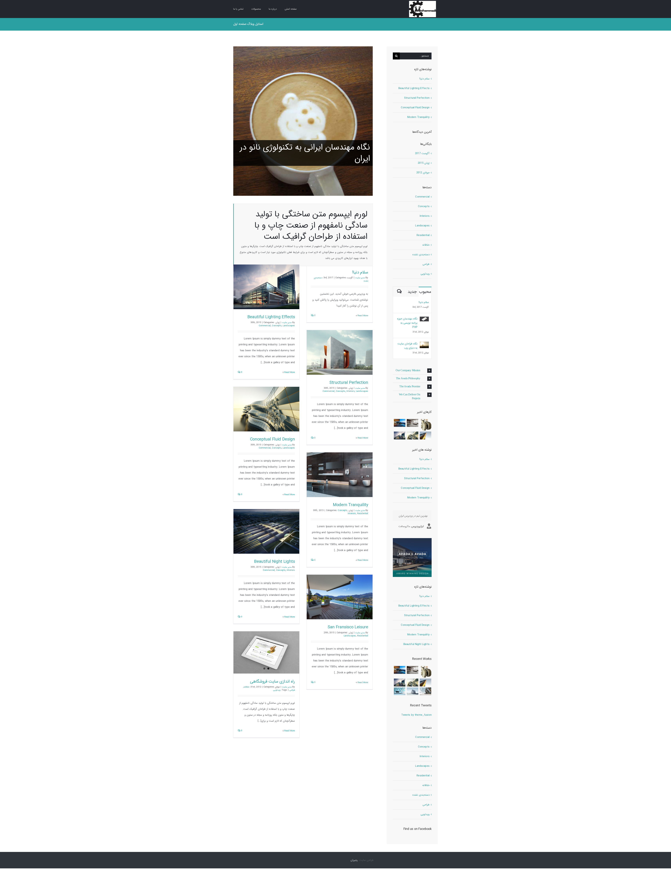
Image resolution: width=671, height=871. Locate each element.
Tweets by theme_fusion (416, 715)
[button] (412, 371)
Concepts (276, 325)
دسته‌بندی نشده (421, 254)
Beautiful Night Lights (274, 561)
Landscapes (289, 325)
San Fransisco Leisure (348, 627)
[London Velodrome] (426, 691)
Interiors (351, 391)
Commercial (265, 325)
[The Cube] (413, 691)
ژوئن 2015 (424, 163)
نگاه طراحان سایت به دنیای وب (407, 346)
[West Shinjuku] (413, 435)
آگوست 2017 (422, 153)
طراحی (292, 690)
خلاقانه (246, 687)
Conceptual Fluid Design (272, 439)
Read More (363, 315)
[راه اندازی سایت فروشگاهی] (266, 652)
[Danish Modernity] (426, 435)
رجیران (354, 860)
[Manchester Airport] (400, 435)
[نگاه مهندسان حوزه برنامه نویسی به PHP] (424, 320)
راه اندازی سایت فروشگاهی (272, 681)
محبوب (425, 291)
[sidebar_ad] (412, 539)
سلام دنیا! (360, 272)
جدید (412, 291)
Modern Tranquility (350, 505)
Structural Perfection (348, 382)
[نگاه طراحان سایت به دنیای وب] (424, 345)
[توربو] (426, 424)
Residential (362, 513)
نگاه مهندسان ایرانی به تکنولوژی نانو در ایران (305, 153)
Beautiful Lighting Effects (271, 317)
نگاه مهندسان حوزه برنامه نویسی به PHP (407, 323)
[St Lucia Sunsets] (400, 422)
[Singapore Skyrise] (413, 422)
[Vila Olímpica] (400, 691)
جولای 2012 (423, 173)
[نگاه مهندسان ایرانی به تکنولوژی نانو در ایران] (303, 121)
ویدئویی (276, 690)
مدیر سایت (360, 277)
